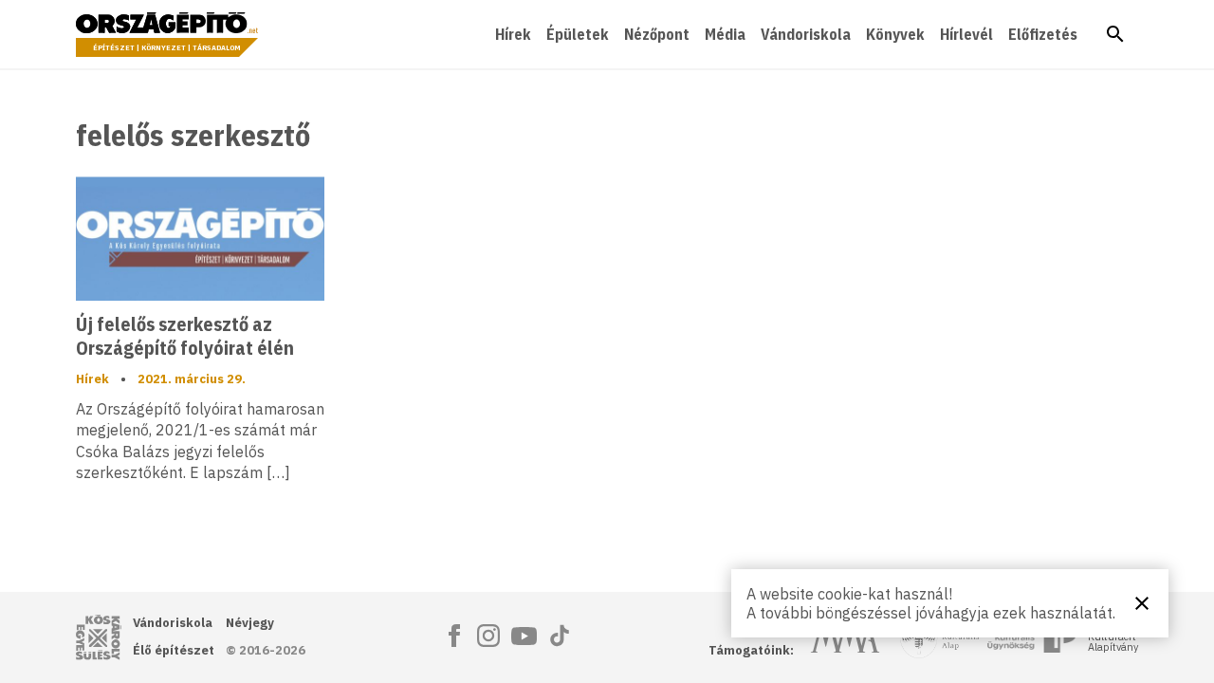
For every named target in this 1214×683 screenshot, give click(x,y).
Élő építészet (173, 650)
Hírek (513, 34)
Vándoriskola (806, 34)
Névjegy (250, 623)
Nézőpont (657, 34)
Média (725, 34)
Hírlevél (966, 34)
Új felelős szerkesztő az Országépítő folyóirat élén (185, 335)
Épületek (577, 34)
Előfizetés (1042, 34)
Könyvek (895, 34)
